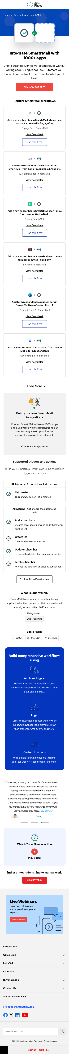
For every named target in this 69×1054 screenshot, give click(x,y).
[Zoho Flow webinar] (34, 914)
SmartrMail (35, 15)
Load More (34, 386)
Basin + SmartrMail (34, 219)
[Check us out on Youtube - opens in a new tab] (25, 1015)
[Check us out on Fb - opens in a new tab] (5, 1015)
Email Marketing (34, 619)
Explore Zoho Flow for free (34, 579)
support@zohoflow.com (21, 1007)
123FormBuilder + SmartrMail (34, 173)
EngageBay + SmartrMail (35, 128)
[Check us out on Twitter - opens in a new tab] (11, 1015)
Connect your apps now (34, 446)
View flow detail (34, 134)
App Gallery (19, 15)
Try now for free (34, 87)
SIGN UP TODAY (34, 880)
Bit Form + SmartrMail (34, 264)
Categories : (33, 613)
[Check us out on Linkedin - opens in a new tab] (17, 1015)
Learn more (46, 811)
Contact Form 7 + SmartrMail (34, 310)
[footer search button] (62, 1031)
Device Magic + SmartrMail (34, 355)
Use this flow (34, 142)
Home (7, 15)
